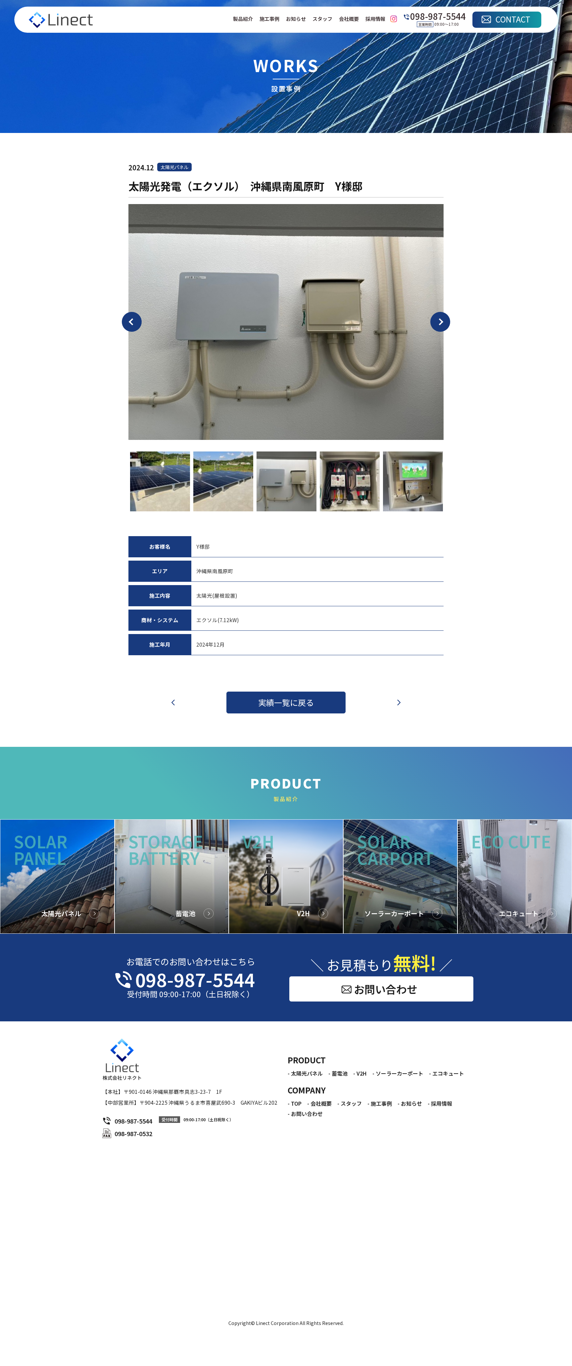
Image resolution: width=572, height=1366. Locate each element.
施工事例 (269, 19)
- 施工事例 (379, 1103)
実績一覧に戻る (286, 702)
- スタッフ (349, 1103)
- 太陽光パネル (305, 1073)
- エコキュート (446, 1073)
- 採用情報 (440, 1103)
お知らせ (296, 19)
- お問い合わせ (305, 1113)
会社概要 (349, 19)
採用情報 (375, 19)
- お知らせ (410, 1103)
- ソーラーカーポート (397, 1073)
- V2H (360, 1073)
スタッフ (322, 19)
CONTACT (513, 19)
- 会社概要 (319, 1103)
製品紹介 (243, 19)
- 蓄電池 (338, 1073)
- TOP (295, 1103)
